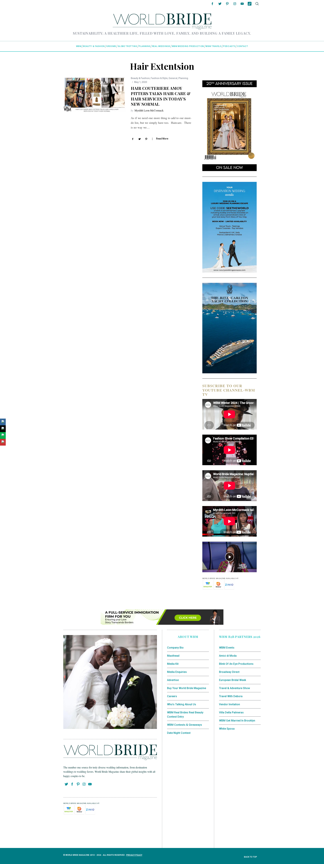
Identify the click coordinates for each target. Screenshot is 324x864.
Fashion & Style (159, 78)
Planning (183, 78)
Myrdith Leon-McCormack (149, 110)
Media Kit (173, 663)
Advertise (173, 680)
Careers (172, 696)
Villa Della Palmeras (231, 712)
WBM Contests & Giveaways (184, 724)
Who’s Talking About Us (181, 704)
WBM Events (226, 647)
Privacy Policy (134, 855)
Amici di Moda (228, 655)
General (173, 78)
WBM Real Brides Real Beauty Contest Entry (185, 714)
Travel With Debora (230, 696)
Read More (162, 138)
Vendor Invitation (229, 704)
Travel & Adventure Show (234, 688)
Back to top (251, 857)
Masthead (173, 655)
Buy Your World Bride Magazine (186, 688)
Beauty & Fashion (140, 78)
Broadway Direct (229, 672)
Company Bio (175, 647)
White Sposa (227, 728)
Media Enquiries (177, 672)
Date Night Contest (179, 732)
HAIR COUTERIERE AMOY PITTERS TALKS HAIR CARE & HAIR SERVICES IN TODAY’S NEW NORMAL (161, 96)
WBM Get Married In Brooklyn (237, 720)
